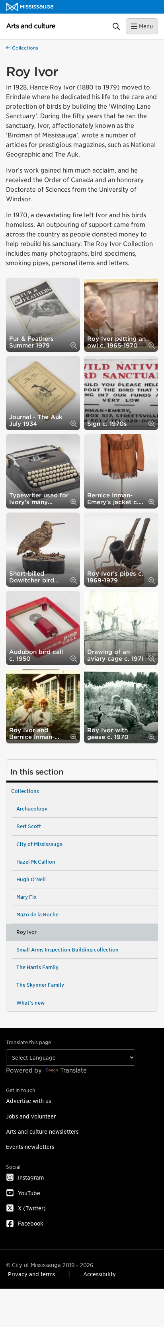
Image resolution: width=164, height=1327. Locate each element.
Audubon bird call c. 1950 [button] (36, 655)
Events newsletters (30, 1146)
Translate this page (28, 1042)
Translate (73, 1070)
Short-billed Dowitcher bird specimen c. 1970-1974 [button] (36, 577)
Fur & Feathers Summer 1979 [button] (31, 342)
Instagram (31, 1177)
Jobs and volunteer (31, 1116)
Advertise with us (28, 1100)
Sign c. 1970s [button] (107, 423)
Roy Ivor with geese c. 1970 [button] (108, 733)
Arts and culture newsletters (42, 1131)
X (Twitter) (32, 1208)
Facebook (30, 1223)
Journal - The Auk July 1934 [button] (35, 420)
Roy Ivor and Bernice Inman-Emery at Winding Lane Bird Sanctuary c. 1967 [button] (36, 734)
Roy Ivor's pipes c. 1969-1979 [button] (115, 577)
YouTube (29, 1193)
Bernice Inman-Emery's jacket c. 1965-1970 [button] (113, 499)
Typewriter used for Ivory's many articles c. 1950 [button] (38, 499)
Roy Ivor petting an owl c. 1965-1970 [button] (116, 342)
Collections (24, 48)
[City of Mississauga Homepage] (29, 7)
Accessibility (99, 1274)
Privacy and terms (31, 1274)
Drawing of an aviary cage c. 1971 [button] (115, 655)
